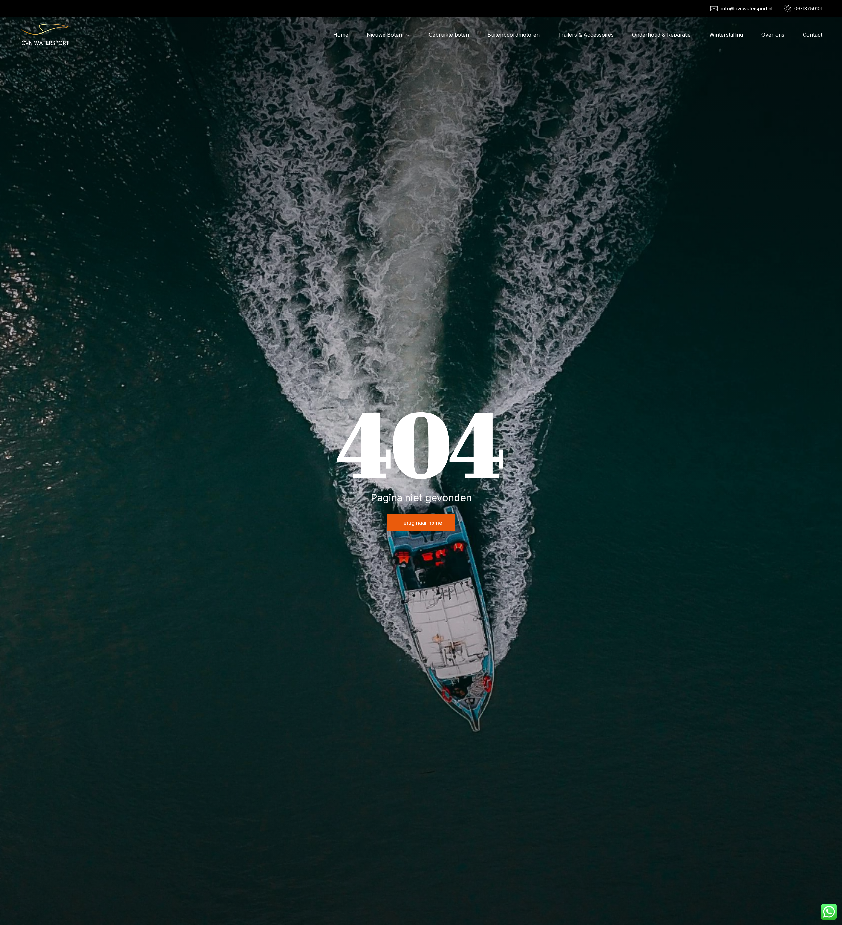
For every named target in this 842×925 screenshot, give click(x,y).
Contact (812, 34)
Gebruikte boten (449, 34)
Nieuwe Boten (384, 34)
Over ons (772, 34)
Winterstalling (726, 34)
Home (340, 34)
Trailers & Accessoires (586, 34)
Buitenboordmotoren (513, 34)
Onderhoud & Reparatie (661, 34)
